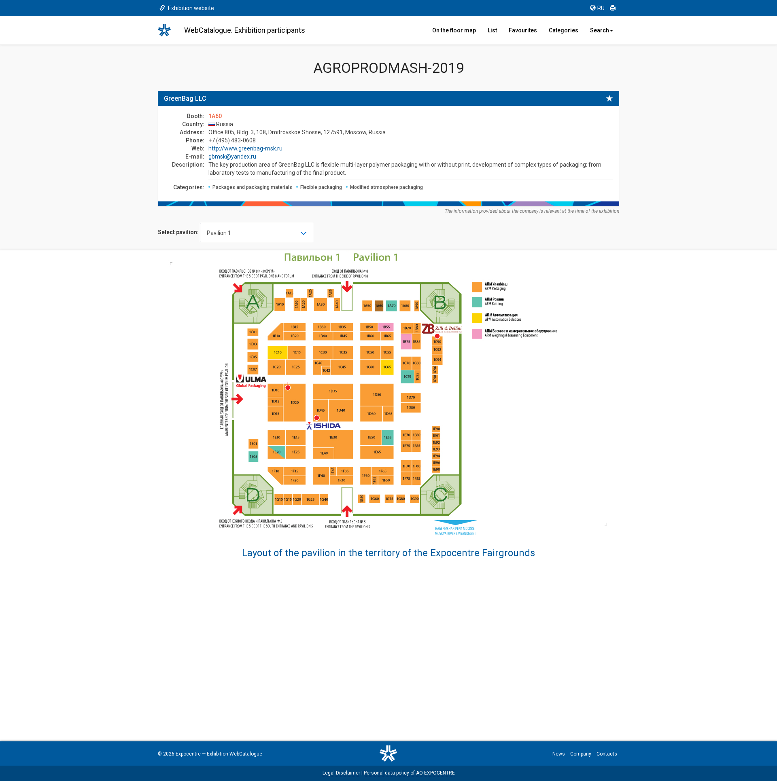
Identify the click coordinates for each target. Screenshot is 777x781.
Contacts (607, 754)
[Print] (613, 8)
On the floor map (454, 30)
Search (599, 30)
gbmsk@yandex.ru (232, 156)
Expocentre (188, 754)
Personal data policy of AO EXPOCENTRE (409, 773)
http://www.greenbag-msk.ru (245, 148)
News (558, 754)
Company (580, 754)
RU (601, 8)
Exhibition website (190, 8)
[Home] (168, 30)
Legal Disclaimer (341, 773)
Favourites (523, 30)
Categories (563, 30)
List (492, 30)
